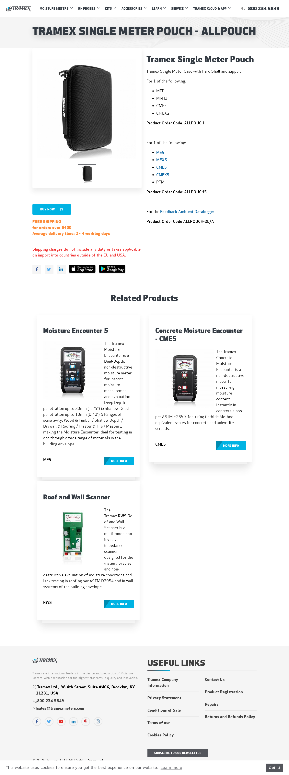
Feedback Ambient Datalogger (187, 211)
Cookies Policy (160, 734)
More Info (119, 461)
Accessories (132, 8)
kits (109, 8)
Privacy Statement (164, 697)
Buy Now (47, 209)
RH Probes (87, 8)
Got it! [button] (274, 768)
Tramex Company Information (162, 682)
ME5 (160, 152)
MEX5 (161, 159)
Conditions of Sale (164, 710)
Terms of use (158, 722)
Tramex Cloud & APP (210, 8)
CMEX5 (162, 174)
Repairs (212, 704)
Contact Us (215, 679)
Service (178, 8)
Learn (157, 8)
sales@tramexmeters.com (60, 708)
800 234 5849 (262, 8)
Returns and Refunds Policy (230, 716)
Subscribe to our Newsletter (177, 753)
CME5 (161, 167)
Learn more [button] (171, 767)
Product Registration (224, 691)
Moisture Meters (55, 8)
